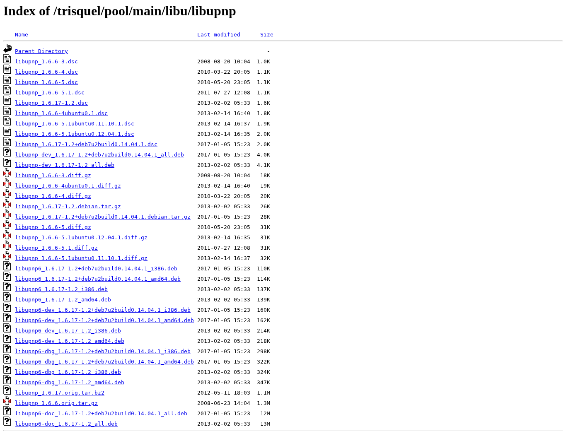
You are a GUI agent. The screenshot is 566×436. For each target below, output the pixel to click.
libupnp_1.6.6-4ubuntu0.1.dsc (61, 113)
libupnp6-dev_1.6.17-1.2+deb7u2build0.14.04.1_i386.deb (103, 310)
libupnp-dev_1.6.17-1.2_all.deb (64, 165)
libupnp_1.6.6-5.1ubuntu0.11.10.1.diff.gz (81, 258)
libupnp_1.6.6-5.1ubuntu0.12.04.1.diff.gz (81, 237)
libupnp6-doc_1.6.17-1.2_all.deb (66, 424)
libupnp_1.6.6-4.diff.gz (53, 196)
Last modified (218, 34)
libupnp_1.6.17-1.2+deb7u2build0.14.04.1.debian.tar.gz (103, 217)
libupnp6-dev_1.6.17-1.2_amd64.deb (69, 341)
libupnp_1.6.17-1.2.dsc (51, 103)
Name (21, 34)
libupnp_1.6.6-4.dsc (46, 72)
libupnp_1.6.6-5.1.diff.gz (56, 248)
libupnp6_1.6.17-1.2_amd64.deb (63, 299)
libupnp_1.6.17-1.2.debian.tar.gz (68, 206)
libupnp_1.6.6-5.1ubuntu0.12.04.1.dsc (74, 134)
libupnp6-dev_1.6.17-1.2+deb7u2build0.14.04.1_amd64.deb (104, 320)
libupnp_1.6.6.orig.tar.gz (56, 403)
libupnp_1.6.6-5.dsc (46, 82)
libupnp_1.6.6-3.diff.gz (53, 175)
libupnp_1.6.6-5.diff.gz (53, 227)
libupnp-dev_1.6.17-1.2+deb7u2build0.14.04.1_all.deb (99, 155)
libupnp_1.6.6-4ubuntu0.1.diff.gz (68, 186)
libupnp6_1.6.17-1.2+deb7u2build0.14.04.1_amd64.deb (98, 279)
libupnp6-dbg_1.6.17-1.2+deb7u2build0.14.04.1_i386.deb (103, 351)
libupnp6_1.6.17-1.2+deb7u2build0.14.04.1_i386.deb (96, 268)
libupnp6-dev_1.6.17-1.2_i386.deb (68, 331)
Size (266, 34)
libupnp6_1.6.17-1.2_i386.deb (61, 289)
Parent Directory (41, 51)
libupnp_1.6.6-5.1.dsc (50, 92)
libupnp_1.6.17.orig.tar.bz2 (59, 393)
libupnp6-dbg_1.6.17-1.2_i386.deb (68, 372)
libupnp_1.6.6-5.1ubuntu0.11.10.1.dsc (74, 123)
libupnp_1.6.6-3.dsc (46, 61)
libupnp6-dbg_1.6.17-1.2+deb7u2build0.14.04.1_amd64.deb (104, 362)
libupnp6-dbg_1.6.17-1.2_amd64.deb (69, 382)
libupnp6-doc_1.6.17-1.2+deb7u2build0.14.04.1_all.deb (101, 413)
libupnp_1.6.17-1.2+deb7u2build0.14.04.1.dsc (86, 144)
